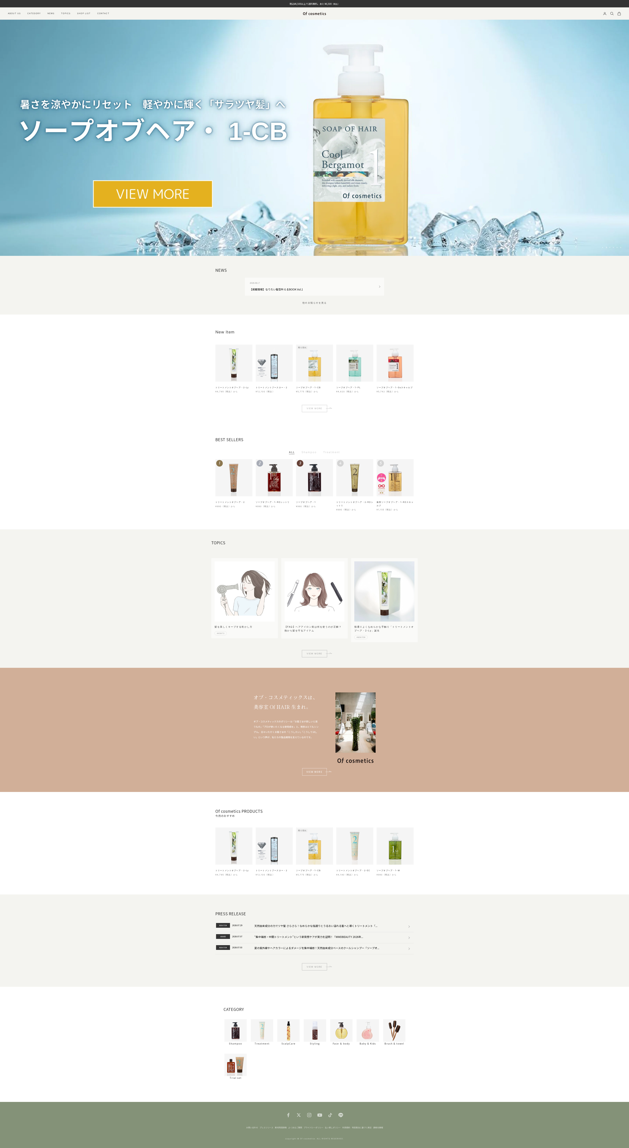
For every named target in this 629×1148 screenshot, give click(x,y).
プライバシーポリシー (313, 1127)
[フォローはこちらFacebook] (288, 1115)
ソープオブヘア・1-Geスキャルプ (395, 387)
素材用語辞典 (281, 1127)
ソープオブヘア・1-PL (348, 387)
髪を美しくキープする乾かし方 (233, 626)
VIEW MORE (314, 408)
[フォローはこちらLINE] (340, 1115)
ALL (292, 452)
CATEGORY (34, 13)
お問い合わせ (252, 1127)
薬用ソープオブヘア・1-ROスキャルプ (395, 504)
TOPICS (66, 13)
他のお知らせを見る (314, 302)
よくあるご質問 (295, 1127)
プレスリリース (266, 1127)
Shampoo (309, 452)
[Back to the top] (622, 1141)
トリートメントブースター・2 (271, 387)
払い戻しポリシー (333, 1127)
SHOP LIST (84, 13)
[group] (314, 138)
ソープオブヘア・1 (306, 502)
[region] (314, 138)
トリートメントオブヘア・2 (230, 502)
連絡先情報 (378, 1127)
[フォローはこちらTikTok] (330, 1115)
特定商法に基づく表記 (362, 1127)
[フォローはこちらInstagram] (309, 1115)
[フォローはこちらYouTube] (319, 1115)
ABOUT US (14, 13)
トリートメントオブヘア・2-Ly (232, 387)
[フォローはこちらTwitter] (298, 1115)
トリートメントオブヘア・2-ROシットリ (354, 504)
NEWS (51, 13)
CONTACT (103, 13)
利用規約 (346, 1127)
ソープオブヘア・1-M (388, 870)
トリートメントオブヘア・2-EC (353, 870)
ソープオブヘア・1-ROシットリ (273, 502)
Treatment (331, 452)
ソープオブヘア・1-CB (308, 387)
